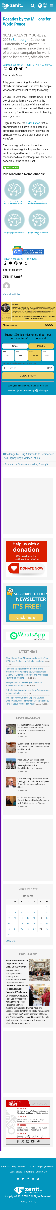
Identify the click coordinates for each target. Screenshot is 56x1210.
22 (47, 923)
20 (34, 923)
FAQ (14, 1166)
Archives (47, 65)
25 (22, 929)
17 (15, 923)
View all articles (12, 294)
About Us (5, 1166)
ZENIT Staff (33, 65)
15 (47, 918)
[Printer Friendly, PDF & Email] (11, 167)
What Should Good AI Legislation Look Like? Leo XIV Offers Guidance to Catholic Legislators (17, 966)
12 (28, 918)
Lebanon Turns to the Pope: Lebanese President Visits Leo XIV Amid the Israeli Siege (17, 991)
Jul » (14, 941)
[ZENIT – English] (16, 6)
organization (33, 122)
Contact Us (41, 1171)
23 (9, 929)
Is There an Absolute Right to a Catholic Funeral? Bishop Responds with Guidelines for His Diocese (33, 800)
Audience (22, 1166)
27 (34, 929)
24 (15, 929)
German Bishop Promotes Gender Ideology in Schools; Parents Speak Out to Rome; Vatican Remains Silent (33, 783)
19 (28, 923)
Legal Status (15, 1171)
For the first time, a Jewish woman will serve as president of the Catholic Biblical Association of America (33, 729)
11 (22, 918)
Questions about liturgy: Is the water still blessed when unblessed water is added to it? (34, 747)
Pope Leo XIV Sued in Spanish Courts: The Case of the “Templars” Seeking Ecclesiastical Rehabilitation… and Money (33, 764)
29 (47, 929)
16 (9, 923)
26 (28, 929)
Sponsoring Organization (41, 1166)
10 (15, 918)
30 (9, 934)
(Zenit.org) (19, 40)
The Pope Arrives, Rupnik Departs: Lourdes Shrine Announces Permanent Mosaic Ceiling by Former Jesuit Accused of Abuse (27, 701)
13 (34, 918)
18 (22, 923)
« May (8, 941)
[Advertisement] (28, 432)
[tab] (17, 1103)
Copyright (29, 1171)
